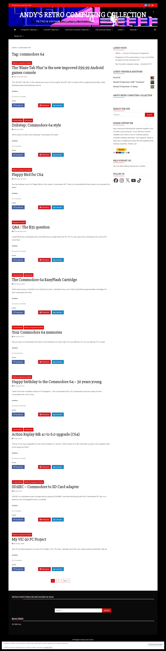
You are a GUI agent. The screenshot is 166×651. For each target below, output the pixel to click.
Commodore (17, 120)
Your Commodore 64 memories (37, 332)
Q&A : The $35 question (31, 227)
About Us (18, 36)
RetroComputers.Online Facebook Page (33, 597)
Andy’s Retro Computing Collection (132, 95)
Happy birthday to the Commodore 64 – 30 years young (57, 381)
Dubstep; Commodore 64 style (36, 125)
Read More (15, 91)
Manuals (133, 29)
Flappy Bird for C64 (27, 174)
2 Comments (18, 560)
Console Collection (51, 29)
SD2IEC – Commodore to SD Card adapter (45, 486)
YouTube (152, 5)
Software (28, 120)
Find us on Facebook (149, 5)
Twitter (32, 105)
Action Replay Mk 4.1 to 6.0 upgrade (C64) (46, 434)
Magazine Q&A (19, 222)
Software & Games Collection (77, 29)
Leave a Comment (20, 96)
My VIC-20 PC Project (29, 539)
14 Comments (18, 353)
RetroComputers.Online (22, 63)
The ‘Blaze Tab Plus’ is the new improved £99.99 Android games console (58, 70)
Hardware (29, 275)
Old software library (103, 29)
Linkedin (58, 105)
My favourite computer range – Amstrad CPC (133, 64)
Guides (120, 29)
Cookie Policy (47, 647)
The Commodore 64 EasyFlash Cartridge (44, 279)
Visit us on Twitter (145, 5)
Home (14, 47)
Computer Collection (29, 29)
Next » (65, 581)
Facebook (19, 105)
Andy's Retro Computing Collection (83, 14)
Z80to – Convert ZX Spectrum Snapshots (132, 53)
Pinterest (45, 105)
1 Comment (17, 146)
